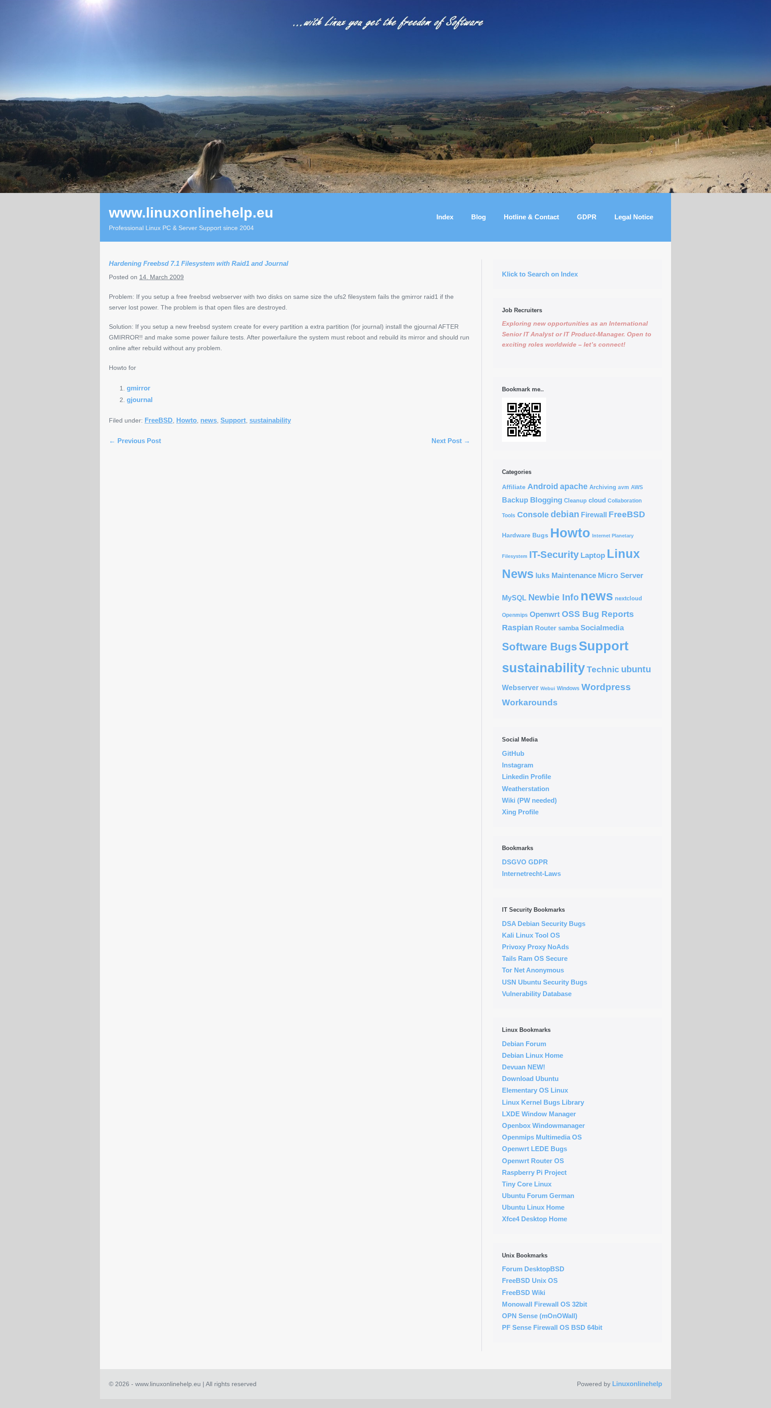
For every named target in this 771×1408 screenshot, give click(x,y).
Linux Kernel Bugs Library (543, 1102)
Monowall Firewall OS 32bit (544, 1304)
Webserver (520, 687)
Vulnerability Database (537, 993)
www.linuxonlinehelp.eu (191, 213)
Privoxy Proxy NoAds (535, 947)
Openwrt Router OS (533, 1161)
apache (574, 486)
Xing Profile (520, 812)
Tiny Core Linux (526, 1184)
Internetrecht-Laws (531, 873)
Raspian (517, 627)
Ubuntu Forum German (538, 1195)
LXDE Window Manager (539, 1114)
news (208, 420)
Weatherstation (525, 788)
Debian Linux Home (532, 1055)
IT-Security (554, 554)
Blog (478, 217)
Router (545, 628)
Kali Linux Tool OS (531, 935)
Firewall (594, 515)
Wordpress (606, 687)
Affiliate (514, 486)
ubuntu (636, 669)
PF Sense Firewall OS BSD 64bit (552, 1327)
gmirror (138, 388)
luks (542, 575)
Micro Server (620, 575)
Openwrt (545, 614)
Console (533, 514)
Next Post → (450, 440)
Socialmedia (602, 628)
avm (623, 487)
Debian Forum (524, 1044)
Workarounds (530, 702)
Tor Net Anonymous (533, 970)
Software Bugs (539, 647)
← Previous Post (135, 440)
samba (568, 628)
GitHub (513, 753)
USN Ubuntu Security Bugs (544, 982)
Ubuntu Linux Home (533, 1207)
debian (565, 514)
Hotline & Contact (531, 217)
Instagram (517, 765)
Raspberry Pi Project (534, 1172)
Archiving (602, 487)
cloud (597, 500)
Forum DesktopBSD (533, 1269)
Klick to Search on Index (540, 274)
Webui (547, 688)
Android (542, 486)
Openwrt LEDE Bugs (534, 1148)
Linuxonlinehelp (637, 1383)
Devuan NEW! (523, 1067)
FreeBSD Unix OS (530, 1280)
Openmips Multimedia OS (542, 1137)
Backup (515, 500)
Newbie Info (553, 597)
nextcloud (628, 598)
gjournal (140, 399)
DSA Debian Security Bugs (543, 923)
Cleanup (575, 500)
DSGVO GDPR (525, 862)
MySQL (514, 598)
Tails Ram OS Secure (535, 958)
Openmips (515, 615)
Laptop (592, 555)
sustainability (270, 420)
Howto (186, 420)
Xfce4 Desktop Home (534, 1219)
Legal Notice (633, 217)
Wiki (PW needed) (529, 800)
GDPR (587, 217)
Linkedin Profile (526, 776)
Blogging (546, 499)
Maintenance (573, 575)
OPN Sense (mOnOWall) (539, 1316)
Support (233, 420)
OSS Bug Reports (598, 614)
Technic (603, 669)
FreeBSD (159, 420)
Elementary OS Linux (535, 1090)
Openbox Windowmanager (543, 1125)
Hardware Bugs (525, 535)
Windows (568, 688)
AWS (637, 487)
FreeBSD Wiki (523, 1292)
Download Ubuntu (530, 1078)
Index (444, 217)
